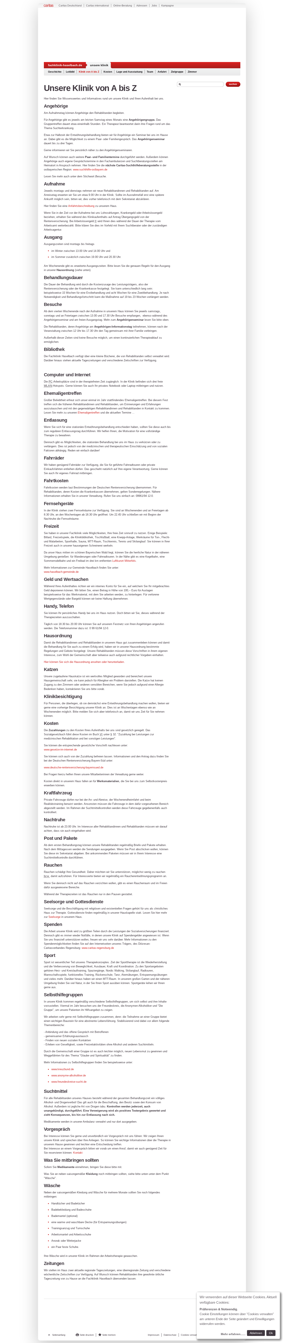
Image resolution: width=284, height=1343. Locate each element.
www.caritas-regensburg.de (98, 947)
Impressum (153, 1335)
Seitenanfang (58, 1335)
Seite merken (109, 1335)
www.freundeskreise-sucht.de (68, 1081)
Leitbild (70, 71)
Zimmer (192, 71)
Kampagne (167, 5)
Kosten (108, 71)
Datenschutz (170, 1335)
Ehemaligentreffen (89, 412)
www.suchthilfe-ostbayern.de (90, 169)
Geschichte (55, 71)
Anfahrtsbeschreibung (81, 205)
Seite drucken (87, 1335)
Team (150, 71)
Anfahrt (162, 71)
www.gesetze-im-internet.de (60, 749)
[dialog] (238, 1315)
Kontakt (78, 1152)
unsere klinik (99, 65)
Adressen (141, 5)
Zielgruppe (177, 71)
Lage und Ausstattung (129, 71)
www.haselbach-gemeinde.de (61, 571)
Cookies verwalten (190, 1335)
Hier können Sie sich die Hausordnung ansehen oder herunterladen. (84, 661)
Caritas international (97, 5)
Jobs (154, 5)
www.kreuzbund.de (62, 1069)
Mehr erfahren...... (233, 1334)
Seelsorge (54, 916)
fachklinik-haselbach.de (65, 65)
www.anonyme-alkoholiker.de (68, 1075)
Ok (271, 1333)
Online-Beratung (122, 5)
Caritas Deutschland (70, 5)
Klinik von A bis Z (89, 71)
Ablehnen (256, 1333)
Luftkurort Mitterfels (124, 560)
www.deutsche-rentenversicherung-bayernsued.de (73, 767)
